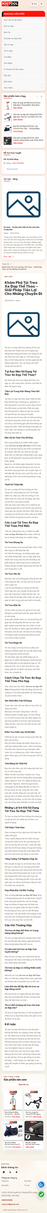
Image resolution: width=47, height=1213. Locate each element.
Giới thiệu (27, 1181)
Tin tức (27, 1185)
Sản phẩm (5, 1185)
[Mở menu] (41, 4)
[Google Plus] (10, 1172)
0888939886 (7, 1200)
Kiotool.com (12, 169)
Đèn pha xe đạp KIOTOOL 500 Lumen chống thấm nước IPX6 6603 (33, 1145)
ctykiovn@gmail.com (10, 1204)
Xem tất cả (24, 1084)
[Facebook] (3, 1172)
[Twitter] (16, 1172)
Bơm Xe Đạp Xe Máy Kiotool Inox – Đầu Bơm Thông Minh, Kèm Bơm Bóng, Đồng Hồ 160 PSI (13, 1115)
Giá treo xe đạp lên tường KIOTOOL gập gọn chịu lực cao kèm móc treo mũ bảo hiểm (34, 1115)
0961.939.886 (18, 163)
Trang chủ (5, 264)
